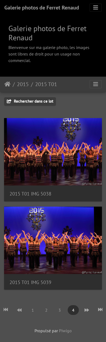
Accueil (7, 84)
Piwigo (65, 330)
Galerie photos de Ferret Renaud (41, 7)
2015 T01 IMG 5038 (30, 194)
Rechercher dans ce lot (33, 101)
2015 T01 (46, 84)
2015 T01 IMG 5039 (30, 282)
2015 (23, 84)
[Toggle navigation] (96, 8)
